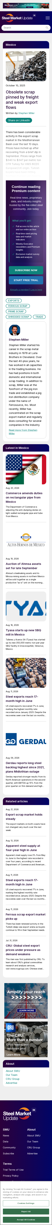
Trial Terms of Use (13, 1169)
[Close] (48, 1185)
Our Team (11, 1074)
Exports (13, 300)
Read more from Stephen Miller (23, 432)
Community (9, 1147)
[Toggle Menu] (48, 18)
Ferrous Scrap (17, 306)
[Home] (23, 18)
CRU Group (12, 1078)
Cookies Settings (25, 1203)
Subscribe (8, 1153)
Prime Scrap (16, 311)
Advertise (11, 1082)
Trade (39, 316)
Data (5, 1141)
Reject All (26, 1211)
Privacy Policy (10, 1175)
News (6, 1135)
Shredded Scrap (18, 316)
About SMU (13, 1070)
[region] (26, 1203)
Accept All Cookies (26, 1219)
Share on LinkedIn (19, 120)
